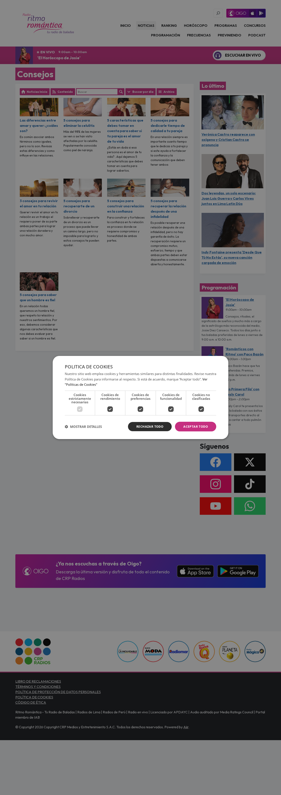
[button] (83, 426)
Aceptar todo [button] (195, 426)
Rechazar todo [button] (149, 426)
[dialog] (140, 397)
